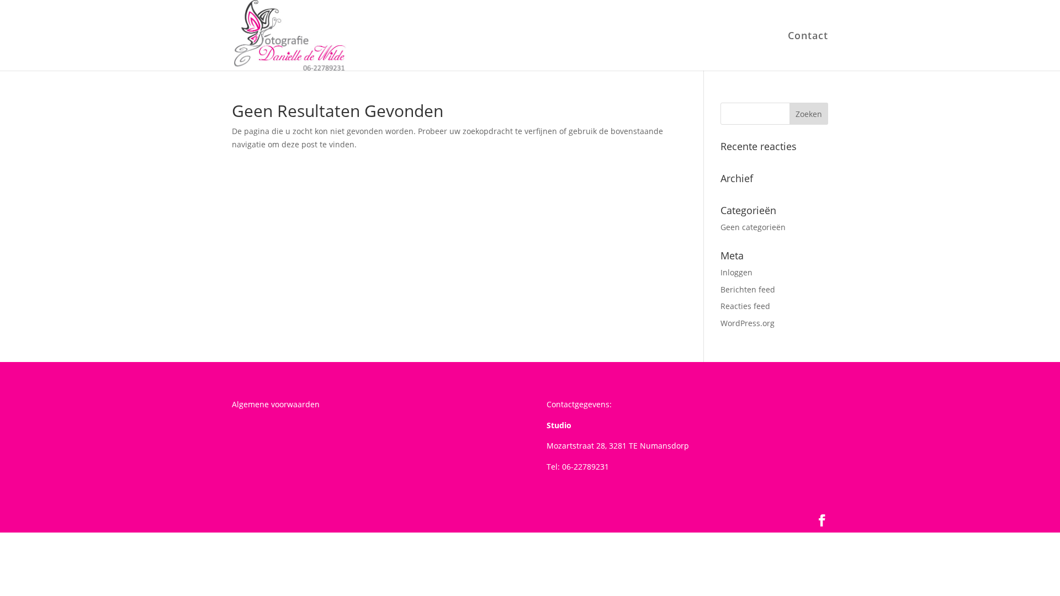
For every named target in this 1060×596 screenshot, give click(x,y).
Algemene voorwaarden (276, 404)
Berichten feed (747, 289)
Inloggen (736, 272)
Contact (808, 36)
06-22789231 (585, 466)
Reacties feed (745, 306)
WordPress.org (747, 323)
